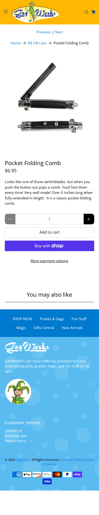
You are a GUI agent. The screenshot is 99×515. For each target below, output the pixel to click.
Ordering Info (16, 436)
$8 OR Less (37, 43)
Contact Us (13, 430)
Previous (43, 31)
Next (59, 31)
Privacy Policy (72, 460)
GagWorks (23, 460)
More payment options (49, 260)
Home (16, 43)
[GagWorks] (46, 12)
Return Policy (15, 441)
